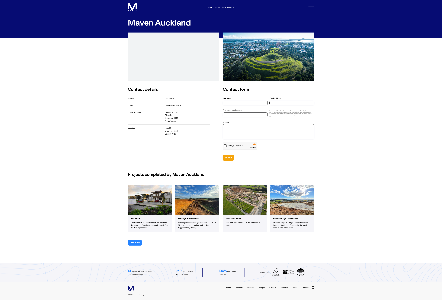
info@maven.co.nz (173, 105)
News (295, 287)
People (262, 287)
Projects (239, 287)
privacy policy (307, 115)
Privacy (142, 295)
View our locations (135, 275)
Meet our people (183, 275)
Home (210, 7)
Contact (217, 7)
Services (250, 287)
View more (135, 242)
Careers (272, 287)
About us (222, 275)
